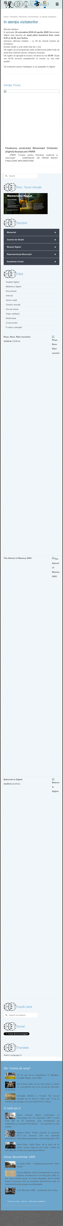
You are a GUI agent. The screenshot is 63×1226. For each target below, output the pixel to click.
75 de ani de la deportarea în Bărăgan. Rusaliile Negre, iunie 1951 (38, 1076)
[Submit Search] (6, 175)
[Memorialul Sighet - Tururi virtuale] (26, 203)
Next (56, 128)
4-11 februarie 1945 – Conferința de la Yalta (37, 1190)
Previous (6, 128)
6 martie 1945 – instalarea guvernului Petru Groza (38, 1165)
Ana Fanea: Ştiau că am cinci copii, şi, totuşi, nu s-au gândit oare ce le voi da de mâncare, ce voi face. (32, 1087)
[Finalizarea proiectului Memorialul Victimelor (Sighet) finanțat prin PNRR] (31, 117)
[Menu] (57, 4)
